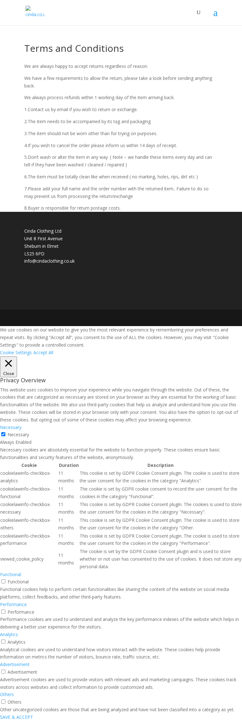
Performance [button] (13, 604)
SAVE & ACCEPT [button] (16, 717)
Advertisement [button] (15, 664)
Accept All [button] (43, 352)
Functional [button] (10, 574)
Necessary (18, 435)
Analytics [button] (9, 634)
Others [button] (7, 694)
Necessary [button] (10, 427)
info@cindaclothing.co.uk (49, 261)
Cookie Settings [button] (16, 352)
